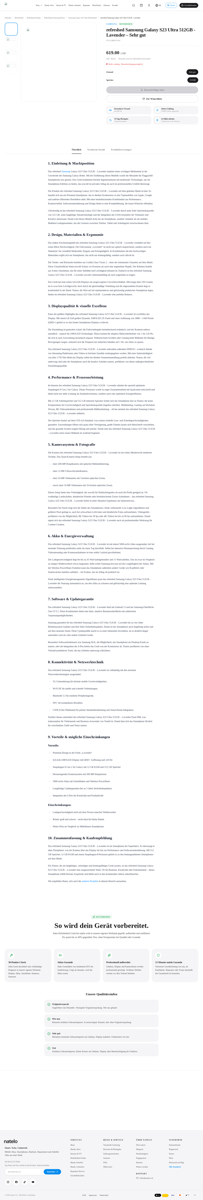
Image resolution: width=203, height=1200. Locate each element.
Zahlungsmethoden (111, 1154)
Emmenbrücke (175, 1145)
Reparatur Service (77, 1171)
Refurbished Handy (34, 18)
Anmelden (51, 1172)
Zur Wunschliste (154, 99)
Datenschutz (104, 1195)
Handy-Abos (49, 5)
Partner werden (142, 1167)
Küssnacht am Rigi (176, 1162)
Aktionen (106, 5)
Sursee (171, 1154)
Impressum (93, 1195)
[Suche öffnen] (133, 5)
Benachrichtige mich (154, 90)
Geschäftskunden (190, 5)
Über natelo (140, 1145)
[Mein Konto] (149, 5)
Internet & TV (61, 5)
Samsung (111, 24)
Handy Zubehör (76, 1162)
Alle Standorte (175, 1167)
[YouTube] (33, 1182)
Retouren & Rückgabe (112, 1149)
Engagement (141, 1158)
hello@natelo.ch (146, 1178)
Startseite (8, 18)
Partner (172, 5)
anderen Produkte (90, 881)
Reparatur (86, 5)
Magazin (139, 1149)
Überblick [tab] (76, 149)
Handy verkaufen (75, 5)
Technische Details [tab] (96, 149)
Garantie (106, 1158)
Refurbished (96, 5)
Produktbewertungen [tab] (121, 149)
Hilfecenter (107, 1167)
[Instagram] (8, 1182)
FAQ (105, 1162)
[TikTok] (24, 1182)
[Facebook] (16, 1182)
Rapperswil (173, 1149)
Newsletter (12, 1162)
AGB (84, 1195)
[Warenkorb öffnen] (141, 5)
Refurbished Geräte (78, 1158)
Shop (38, 5)
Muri (171, 1158)
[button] (158, 5)
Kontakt (115, 5)
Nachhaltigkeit (142, 1154)
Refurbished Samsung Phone (54, 18)
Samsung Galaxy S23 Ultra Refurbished (82, 18)
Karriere (139, 1162)
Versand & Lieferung (111, 1145)
